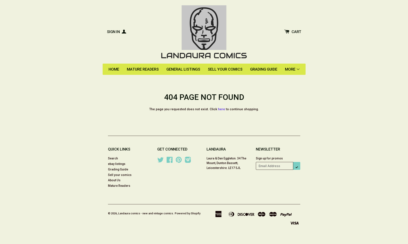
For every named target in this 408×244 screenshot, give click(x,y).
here (221, 109)
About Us (114, 180)
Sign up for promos (269, 158)
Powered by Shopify (187, 213)
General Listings (183, 69)
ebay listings (116, 164)
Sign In (114, 31)
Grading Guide (263, 69)
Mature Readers (143, 69)
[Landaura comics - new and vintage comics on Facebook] (169, 161)
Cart (296, 31)
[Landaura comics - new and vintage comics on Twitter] (160, 161)
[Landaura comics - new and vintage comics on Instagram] (188, 161)
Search (113, 158)
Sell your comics (225, 69)
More (290, 69)
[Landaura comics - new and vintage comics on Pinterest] (179, 161)
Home (114, 69)
